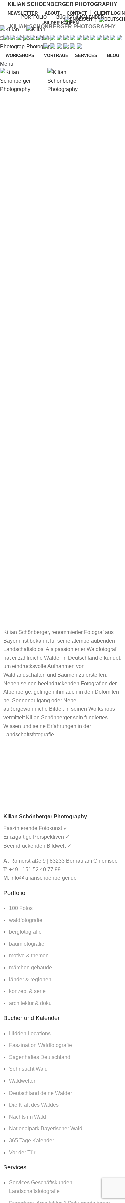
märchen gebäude (30, 967)
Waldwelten (23, 1081)
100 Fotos (21, 908)
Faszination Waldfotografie (40, 1045)
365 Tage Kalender (31, 1140)
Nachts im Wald (27, 1117)
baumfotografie (26, 944)
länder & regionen (30, 979)
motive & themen (29, 955)
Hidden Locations (30, 1033)
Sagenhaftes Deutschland (39, 1057)
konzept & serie (27, 991)
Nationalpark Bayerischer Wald (45, 1128)
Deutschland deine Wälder (40, 1093)
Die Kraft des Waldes (34, 1105)
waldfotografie (25, 920)
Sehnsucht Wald (28, 1069)
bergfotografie (25, 932)
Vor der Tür (22, 1152)
